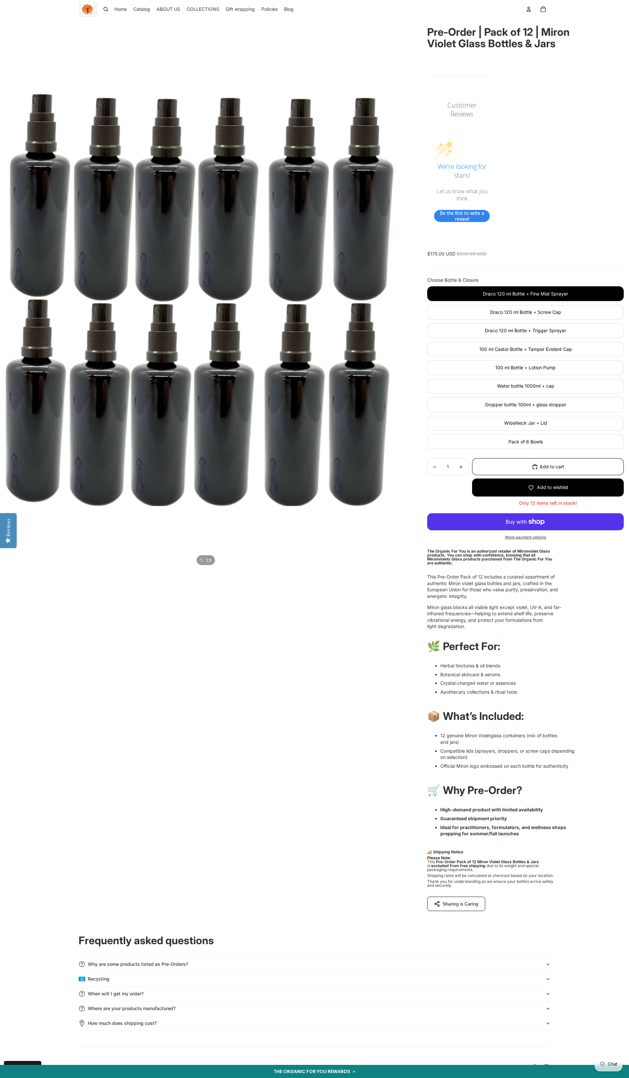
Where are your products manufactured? (132, 1008)
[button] (314, 1071)
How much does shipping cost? (122, 1023)
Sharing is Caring (460, 903)
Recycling (98, 979)
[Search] (106, 9)
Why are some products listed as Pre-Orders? (138, 964)
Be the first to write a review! (462, 216)
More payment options (525, 537)
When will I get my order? (115, 993)
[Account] (529, 9)
